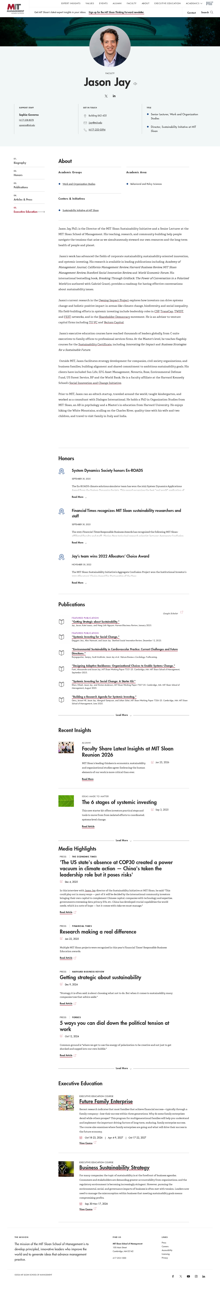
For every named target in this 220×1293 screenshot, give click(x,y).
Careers (165, 1246)
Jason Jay (90, 890)
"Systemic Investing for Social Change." (95, 636)
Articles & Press (23, 197)
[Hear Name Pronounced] (134, 83)
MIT (209, 3)
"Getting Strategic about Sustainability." (95, 621)
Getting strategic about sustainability (100, 977)
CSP (156, 311)
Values (90, 3)
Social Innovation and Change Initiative (95, 383)
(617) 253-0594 (97, 129)
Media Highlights (77, 848)
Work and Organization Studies (79, 184)
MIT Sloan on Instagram (196, 1277)
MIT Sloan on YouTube (188, 1278)
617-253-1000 (119, 1257)
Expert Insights (71, 3)
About (146, 3)
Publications (21, 185)
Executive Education (168, 3)
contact (191, 12)
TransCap (166, 311)
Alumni (117, 3)
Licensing (166, 1254)
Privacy (165, 1257)
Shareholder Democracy (114, 316)
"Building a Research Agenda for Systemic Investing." (104, 696)
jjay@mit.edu (95, 122)
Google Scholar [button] (170, 613)
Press (164, 1242)
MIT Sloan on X (180, 1277)
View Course (85, 1143)
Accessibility (167, 1250)
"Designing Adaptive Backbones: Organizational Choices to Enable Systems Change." (123, 665)
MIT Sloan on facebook (173, 1277)
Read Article (88, 826)
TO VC (93, 322)
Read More (77, 497)
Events (103, 3)
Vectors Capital (114, 322)
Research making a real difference (98, 931)
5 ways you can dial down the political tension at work (114, 1025)
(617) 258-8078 (26, 120)
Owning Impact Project (114, 300)
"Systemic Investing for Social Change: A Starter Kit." (104, 681)
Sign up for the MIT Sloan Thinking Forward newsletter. (116, 12)
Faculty (132, 3)
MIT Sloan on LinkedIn (203, 1277)
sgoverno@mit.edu (27, 125)
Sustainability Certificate (95, 344)
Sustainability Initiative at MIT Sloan (81, 210)
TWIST (178, 311)
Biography (20, 161)
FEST (67, 316)
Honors (18, 173)
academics (193, 3)
